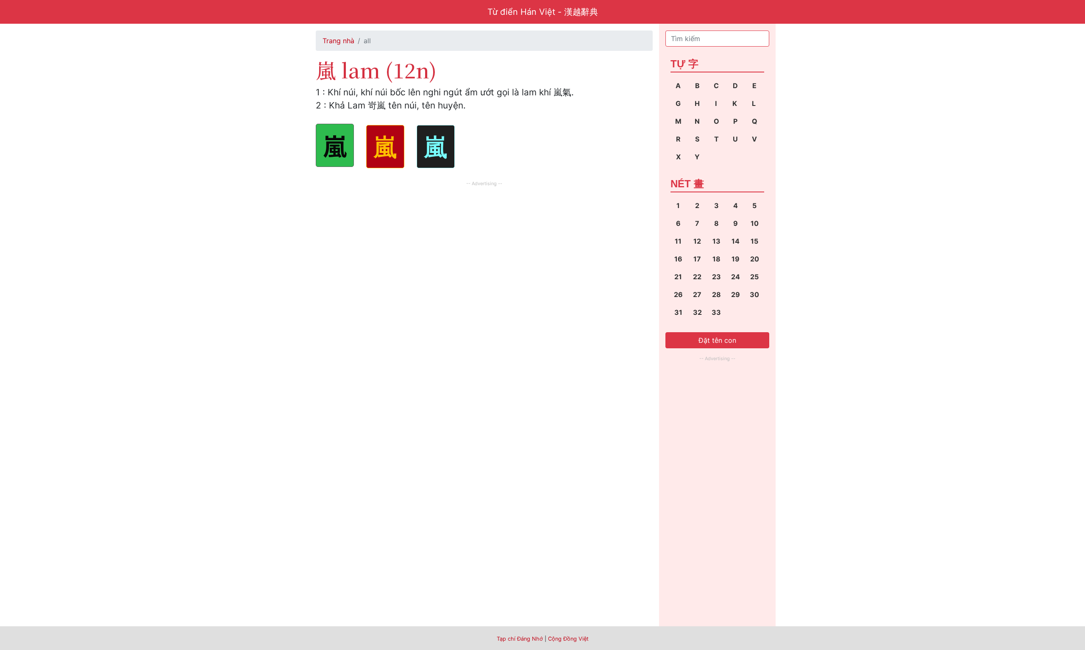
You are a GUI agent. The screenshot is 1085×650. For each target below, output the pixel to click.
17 (697, 259)
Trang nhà (338, 40)
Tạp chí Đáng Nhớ (520, 639)
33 (716, 312)
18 (716, 259)
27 (697, 294)
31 (678, 312)
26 (678, 294)
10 (755, 223)
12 (697, 241)
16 (678, 259)
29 (735, 294)
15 (754, 241)
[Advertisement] (484, 248)
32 (697, 312)
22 (697, 276)
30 (754, 294)
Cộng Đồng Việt (568, 639)
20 (754, 259)
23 (716, 276)
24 (735, 276)
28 (716, 294)
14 (736, 241)
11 (678, 241)
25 (754, 276)
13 (716, 241)
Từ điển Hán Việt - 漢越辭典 (542, 12)
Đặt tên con (717, 340)
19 (736, 259)
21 (678, 276)
